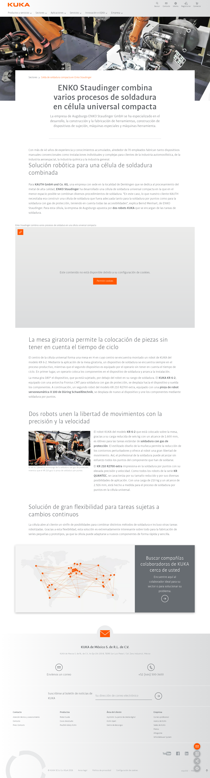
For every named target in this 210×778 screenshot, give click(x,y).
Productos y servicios (18, 13)
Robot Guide (65, 717)
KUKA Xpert (111, 721)
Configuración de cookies (127, 770)
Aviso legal (82, 770)
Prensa (156, 729)
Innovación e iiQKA (95, 13)
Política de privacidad (101, 770)
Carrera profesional (161, 717)
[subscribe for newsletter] (158, 696)
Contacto (16, 721)
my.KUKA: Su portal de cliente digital (121, 717)
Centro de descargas (115, 725)
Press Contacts (19, 725)
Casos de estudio (66, 721)
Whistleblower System (162, 737)
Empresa (115, 13)
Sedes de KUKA (159, 725)
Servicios (74, 13)
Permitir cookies (105, 281)
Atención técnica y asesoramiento (26, 717)
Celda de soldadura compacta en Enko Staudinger (66, 77)
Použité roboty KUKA (68, 725)
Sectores (40, 13)
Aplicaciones (57, 13)
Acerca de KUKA (160, 721)
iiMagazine (158, 733)
